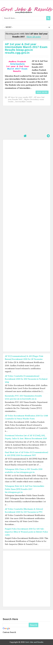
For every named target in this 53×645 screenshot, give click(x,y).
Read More (42, 92)
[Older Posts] (48, 136)
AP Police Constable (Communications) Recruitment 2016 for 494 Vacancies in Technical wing (26, 379)
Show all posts (33, 36)
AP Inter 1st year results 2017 (20, 97)
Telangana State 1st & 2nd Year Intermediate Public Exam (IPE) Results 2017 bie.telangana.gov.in (24, 489)
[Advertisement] (26, 119)
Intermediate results (23, 102)
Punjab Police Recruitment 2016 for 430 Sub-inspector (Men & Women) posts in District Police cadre (26, 532)
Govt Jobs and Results (34, 642)
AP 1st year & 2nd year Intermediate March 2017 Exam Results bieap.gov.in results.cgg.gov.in (26, 48)
